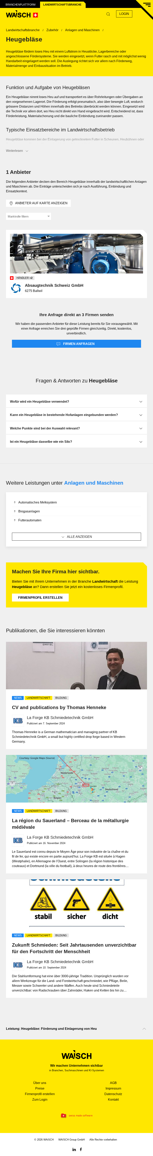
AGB (113, 1083)
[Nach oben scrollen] (144, 1029)
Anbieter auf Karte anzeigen (41, 203)
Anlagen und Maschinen (93, 483)
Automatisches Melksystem (37, 502)
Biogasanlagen (29, 511)
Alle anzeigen (79, 536)
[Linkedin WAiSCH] (74, 1149)
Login (124, 13)
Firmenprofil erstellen (40, 597)
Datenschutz (113, 1094)
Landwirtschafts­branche (62, 4)
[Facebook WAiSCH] (81, 1149)
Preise (39, 1088)
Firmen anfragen (78, 344)
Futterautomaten (29, 520)
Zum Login (39, 1099)
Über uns (39, 1083)
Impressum (113, 1088)
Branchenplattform (20, 4)
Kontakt (113, 1099)
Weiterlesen (14, 150)
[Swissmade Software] (76, 1115)
